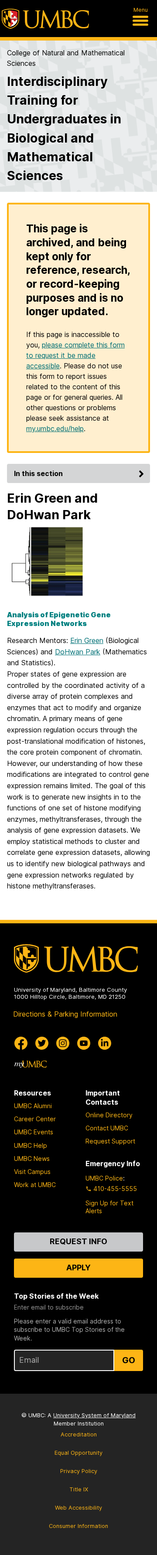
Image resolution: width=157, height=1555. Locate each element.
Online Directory (109, 1115)
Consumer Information (78, 1526)
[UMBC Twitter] (41, 1043)
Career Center (35, 1119)
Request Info (78, 1241)
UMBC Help (30, 1145)
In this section (38, 473)
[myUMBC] (30, 1064)
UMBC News (32, 1158)
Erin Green (86, 640)
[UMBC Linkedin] (104, 1043)
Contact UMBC (106, 1128)
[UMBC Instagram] (62, 1043)
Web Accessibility (78, 1507)
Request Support (110, 1141)
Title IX (78, 1489)
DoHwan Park (77, 651)
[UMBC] (45, 19)
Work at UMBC (35, 1184)
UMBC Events (33, 1132)
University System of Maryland (94, 1415)
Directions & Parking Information (65, 1014)
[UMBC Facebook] (21, 1043)
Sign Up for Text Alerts (109, 1207)
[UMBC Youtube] (83, 1043)
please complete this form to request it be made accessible (75, 355)
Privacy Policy (78, 1471)
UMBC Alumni (33, 1105)
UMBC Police (104, 1178)
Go (128, 1360)
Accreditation (79, 1434)
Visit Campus (32, 1171)
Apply (78, 1267)
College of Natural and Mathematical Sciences (66, 58)
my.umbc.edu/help (55, 428)
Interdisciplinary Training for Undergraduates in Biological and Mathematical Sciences (64, 128)
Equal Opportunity (78, 1453)
